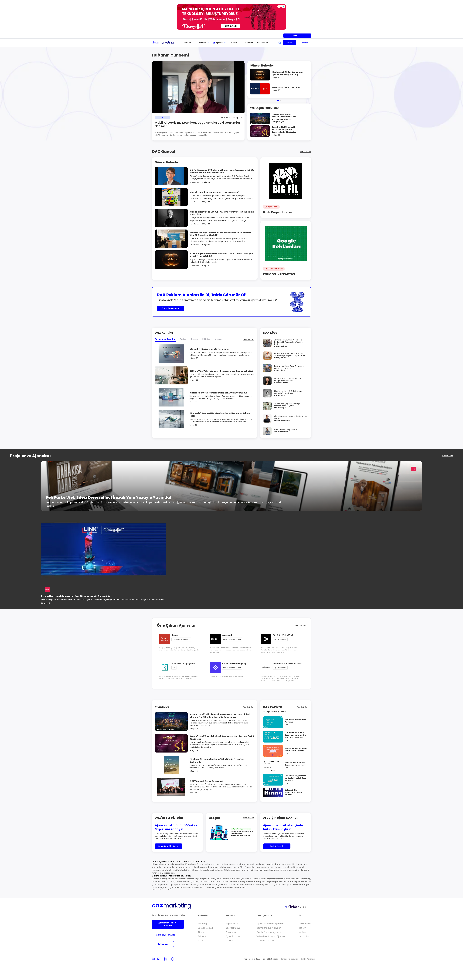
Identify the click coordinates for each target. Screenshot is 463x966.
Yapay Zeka (232, 923)
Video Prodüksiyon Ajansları (271, 936)
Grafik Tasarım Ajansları (269, 932)
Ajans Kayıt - (165, 934)
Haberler (187, 42)
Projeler (234, 42)
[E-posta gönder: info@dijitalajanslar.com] (165, 959)
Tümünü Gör (305, 151)
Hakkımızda (305, 923)
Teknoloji (202, 923)
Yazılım (229, 940)
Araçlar (218, 339)
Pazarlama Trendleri (165, 339)
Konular (202, 42)
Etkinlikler (249, 42)
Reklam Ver (163, 944)
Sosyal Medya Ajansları (268, 927)
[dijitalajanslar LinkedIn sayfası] (159, 959)
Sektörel (202, 936)
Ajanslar (219, 42)
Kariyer (302, 932)
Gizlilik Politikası (307, 959)
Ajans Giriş (304, 43)
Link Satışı (304, 936)
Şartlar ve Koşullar (289, 959)
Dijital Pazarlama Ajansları (270, 923)
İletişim (302, 927)
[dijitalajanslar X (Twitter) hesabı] (153, 959)
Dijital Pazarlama (234, 936)
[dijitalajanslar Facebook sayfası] (172, 959)
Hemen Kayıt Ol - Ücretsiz (168, 846)
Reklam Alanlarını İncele (170, 308)
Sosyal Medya (205, 927)
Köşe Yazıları (262, 42)
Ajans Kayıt (297, 36)
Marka (201, 940)
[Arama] (279, 42)
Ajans (201, 932)
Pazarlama (231, 932)
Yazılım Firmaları (265, 940)
